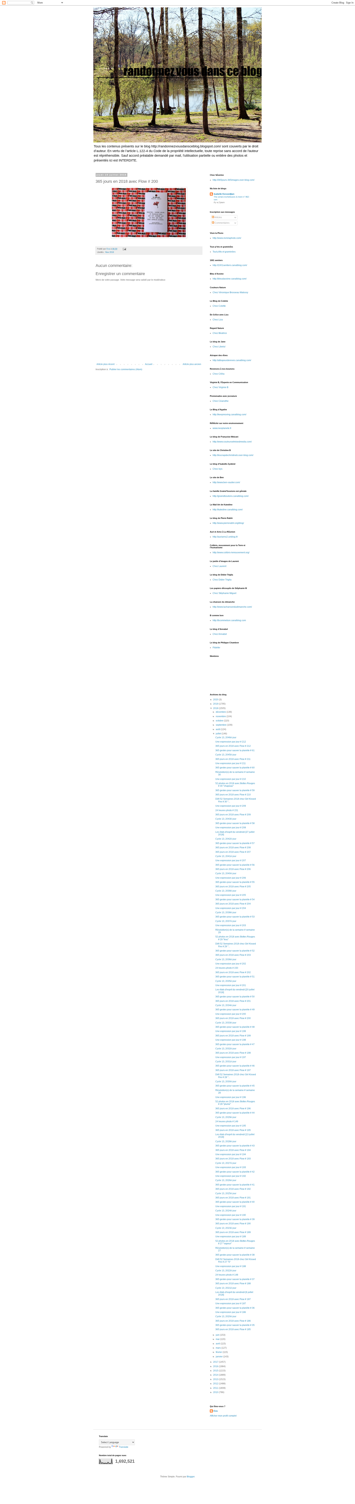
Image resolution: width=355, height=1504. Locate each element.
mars (218, 1348)
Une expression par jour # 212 (230, 741)
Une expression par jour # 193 (230, 1167)
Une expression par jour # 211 (230, 763)
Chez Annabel (220, 634)
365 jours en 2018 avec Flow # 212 (233, 746)
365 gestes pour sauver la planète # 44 (235, 1112)
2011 (216, 1388)
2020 (216, 699)
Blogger (191, 1476)
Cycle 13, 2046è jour (225, 737)
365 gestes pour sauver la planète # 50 (235, 996)
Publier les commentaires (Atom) (125, 369)
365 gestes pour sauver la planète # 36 (235, 1308)
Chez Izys (217, 469)
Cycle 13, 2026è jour (225, 1180)
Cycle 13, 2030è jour (225, 1081)
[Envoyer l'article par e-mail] (124, 249)
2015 (216, 1370)
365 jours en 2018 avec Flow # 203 (233, 955)
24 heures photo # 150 (226, 968)
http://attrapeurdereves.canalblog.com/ (232, 360)
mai (218, 1339)
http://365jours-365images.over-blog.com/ (233, 180)
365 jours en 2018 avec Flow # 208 (233, 847)
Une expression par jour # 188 (230, 1266)
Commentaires (221, 223)
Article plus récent (105, 364)
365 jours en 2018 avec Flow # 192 (233, 1189)
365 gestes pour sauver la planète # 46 (235, 1066)
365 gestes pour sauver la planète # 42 (235, 1171)
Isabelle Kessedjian (224, 194)
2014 (216, 1375)
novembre (221, 716)
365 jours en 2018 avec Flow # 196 (233, 1108)
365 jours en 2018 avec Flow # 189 (233, 1232)
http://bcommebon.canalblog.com (229, 620)
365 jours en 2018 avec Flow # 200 (233, 1018)
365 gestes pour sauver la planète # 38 (235, 1255)
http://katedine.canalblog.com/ (228, 509)
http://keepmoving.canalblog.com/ (229, 414)
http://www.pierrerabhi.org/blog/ (228, 523)
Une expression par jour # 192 (230, 1176)
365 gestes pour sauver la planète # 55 (235, 882)
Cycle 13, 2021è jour (225, 1288)
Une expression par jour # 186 (230, 1312)
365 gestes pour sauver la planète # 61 (235, 750)
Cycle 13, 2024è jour (225, 1210)
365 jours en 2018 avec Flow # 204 (233, 903)
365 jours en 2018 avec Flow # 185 (233, 1329)
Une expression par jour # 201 (230, 985)
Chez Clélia (218, 374)
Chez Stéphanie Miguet (224, 593)
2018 (216, 708)
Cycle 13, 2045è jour (225, 754)
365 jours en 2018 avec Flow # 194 (233, 1150)
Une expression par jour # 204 (230, 908)
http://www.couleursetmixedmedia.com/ (232, 441)
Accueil (148, 364)
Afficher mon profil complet (223, 1415)
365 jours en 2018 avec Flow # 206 (233, 869)
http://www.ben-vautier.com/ (226, 482)
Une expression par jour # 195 (230, 1125)
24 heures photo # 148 (226, 1275)
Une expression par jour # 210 (230, 779)
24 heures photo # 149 (226, 1121)
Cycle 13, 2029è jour (225, 1117)
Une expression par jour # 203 (230, 925)
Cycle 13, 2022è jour (225, 1270)
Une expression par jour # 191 (230, 1206)
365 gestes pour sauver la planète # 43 (235, 1145)
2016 (216, 1366)
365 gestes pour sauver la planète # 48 (235, 1027)
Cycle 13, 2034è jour (225, 1005)
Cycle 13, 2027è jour (225, 1163)
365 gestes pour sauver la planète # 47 (235, 1044)
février (219, 1352)
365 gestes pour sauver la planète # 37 (235, 1279)
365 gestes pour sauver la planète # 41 (235, 1184)
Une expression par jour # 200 (230, 1014)
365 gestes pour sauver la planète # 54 (235, 899)
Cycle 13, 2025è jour (225, 1193)
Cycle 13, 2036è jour (225, 959)
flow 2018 (109, 252)
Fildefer (216, 647)
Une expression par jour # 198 (230, 1040)
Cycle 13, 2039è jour (225, 891)
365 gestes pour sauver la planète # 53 (235, 916)
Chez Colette (219, 306)
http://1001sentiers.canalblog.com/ (230, 265)
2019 (216, 704)
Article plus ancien (192, 364)
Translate (123, 1447)
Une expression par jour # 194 (230, 1154)
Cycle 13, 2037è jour (225, 921)
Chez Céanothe (221, 401)
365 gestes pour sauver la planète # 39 (235, 1219)
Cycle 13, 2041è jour (225, 856)
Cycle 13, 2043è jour (225, 819)
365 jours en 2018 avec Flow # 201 (233, 1001)
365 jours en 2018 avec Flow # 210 (233, 794)
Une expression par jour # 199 (230, 1031)
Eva (216, 1411)
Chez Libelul (219, 346)
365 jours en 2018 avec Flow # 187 (233, 1299)
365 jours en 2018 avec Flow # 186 (233, 1321)
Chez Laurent (219, 566)
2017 (216, 1362)
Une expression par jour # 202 (230, 963)
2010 (216, 1392)
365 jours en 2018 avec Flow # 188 (233, 1283)
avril (218, 1343)
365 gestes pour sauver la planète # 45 (235, 1085)
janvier (219, 1356)
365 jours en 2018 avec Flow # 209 (233, 814)
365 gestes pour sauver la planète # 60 (235, 767)
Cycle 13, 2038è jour (225, 912)
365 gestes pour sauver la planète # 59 (235, 790)
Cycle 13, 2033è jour (225, 1022)
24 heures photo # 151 (226, 810)
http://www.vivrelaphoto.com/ (227, 238)
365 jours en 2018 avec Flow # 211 (233, 759)
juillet (219, 733)
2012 (216, 1383)
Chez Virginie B (220, 387)
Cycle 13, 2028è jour (225, 1141)
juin (218, 1335)
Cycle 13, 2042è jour (225, 839)
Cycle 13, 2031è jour (225, 1061)
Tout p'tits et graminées (224, 251)
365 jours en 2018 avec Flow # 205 (233, 886)
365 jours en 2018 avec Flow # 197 (233, 1070)
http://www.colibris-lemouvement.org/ (231, 552)
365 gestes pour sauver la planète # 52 (235, 950)
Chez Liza (218, 319)
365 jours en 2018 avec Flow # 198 (233, 1053)
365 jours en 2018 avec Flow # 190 (233, 1223)
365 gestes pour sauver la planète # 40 (235, 1202)
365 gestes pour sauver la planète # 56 (235, 865)
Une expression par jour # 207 (230, 860)
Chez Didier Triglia (222, 579)
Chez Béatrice (220, 333)
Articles (218, 217)
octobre (220, 720)
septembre (221, 725)
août (218, 729)
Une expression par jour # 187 (230, 1303)
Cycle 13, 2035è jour (225, 981)
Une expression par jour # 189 (230, 1236)
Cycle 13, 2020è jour (225, 1316)
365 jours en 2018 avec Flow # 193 (233, 1158)
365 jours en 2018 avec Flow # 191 (233, 1197)
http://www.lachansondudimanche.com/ (232, 607)
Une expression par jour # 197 (230, 1057)
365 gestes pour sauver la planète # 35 (235, 1325)
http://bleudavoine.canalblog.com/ (229, 278)
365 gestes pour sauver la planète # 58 (235, 823)
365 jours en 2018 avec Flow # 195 (233, 1130)
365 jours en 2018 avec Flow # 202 (233, 972)
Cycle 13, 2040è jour (225, 873)
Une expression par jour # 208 (230, 827)
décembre (221, 712)
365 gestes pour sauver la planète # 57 (235, 843)
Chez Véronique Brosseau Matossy (230, 292)
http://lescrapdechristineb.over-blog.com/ (233, 455)
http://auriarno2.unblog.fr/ (225, 536)
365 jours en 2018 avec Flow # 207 (233, 852)
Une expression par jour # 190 (230, 1215)
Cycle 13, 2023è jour (225, 1228)
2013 (216, 1379)
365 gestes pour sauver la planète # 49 (235, 1009)
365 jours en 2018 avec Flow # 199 (233, 1035)
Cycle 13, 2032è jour (225, 1048)
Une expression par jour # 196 (230, 1097)
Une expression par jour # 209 (230, 806)
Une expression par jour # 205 (230, 895)
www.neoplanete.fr (222, 428)
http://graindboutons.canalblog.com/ (230, 496)
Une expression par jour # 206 (230, 878)
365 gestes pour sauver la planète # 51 (235, 976)
